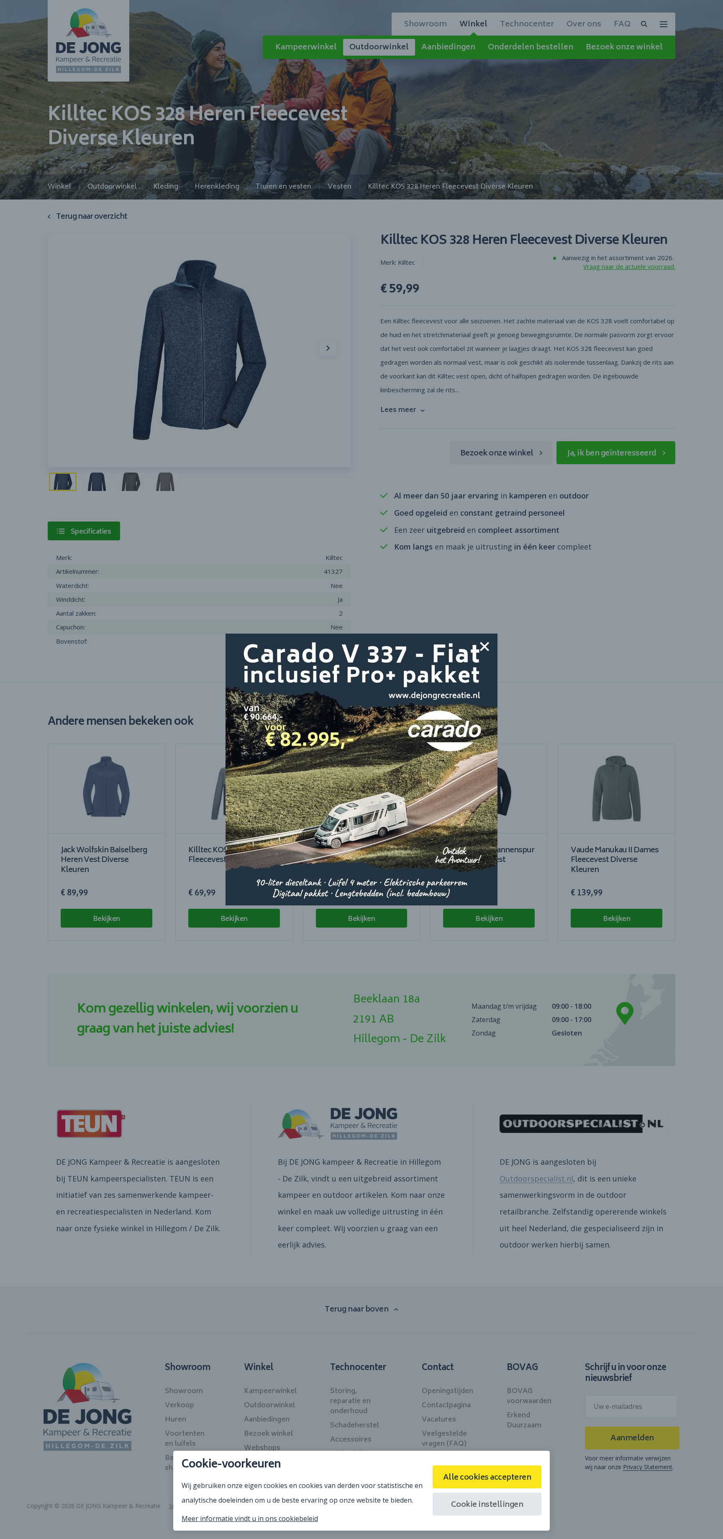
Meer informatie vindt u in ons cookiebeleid (250, 1518)
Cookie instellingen (487, 1505)
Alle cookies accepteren (487, 1478)
